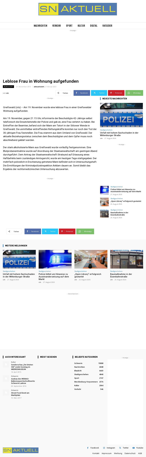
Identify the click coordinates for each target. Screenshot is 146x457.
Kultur (13, 362)
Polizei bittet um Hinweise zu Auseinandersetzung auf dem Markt (125, 190)
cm (7, 93)
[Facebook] (87, 447)
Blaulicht (8, 87)
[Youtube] (133, 447)
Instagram (111, 448)
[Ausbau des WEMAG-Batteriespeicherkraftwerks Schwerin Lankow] (6, 378)
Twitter (125, 448)
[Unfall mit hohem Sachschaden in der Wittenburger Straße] (121, 115)
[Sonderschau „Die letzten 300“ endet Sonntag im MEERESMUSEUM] (6, 364)
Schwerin (14, 376)
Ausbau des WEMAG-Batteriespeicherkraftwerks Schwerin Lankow (23, 381)
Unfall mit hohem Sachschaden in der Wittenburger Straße (119, 134)
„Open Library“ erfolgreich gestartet (125, 201)
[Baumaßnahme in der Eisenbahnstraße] (104, 213)
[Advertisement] (73, 52)
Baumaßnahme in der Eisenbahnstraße (119, 213)
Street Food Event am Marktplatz (20, 394)
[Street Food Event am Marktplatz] (6, 392)
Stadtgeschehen (106, 130)
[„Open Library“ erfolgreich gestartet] (104, 202)
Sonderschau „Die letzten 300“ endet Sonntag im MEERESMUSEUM (22, 367)
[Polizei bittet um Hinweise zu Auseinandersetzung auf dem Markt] (104, 190)
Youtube (139, 448)
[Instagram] (104, 447)
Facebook (95, 448)
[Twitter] (120, 447)
